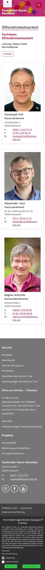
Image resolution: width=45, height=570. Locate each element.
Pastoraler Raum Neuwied (19, 462)
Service (7, 347)
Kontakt (8, 53)
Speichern (11, 566)
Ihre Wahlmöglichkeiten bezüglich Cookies (22, 521)
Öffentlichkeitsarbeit (20, 27)
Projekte (7, 435)
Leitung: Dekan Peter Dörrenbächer (14, 46)
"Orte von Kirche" (11, 401)
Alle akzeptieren (31, 566)
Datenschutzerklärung (13, 547)
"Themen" (30, 401)
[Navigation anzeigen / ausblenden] (38, 4)
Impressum (6, 551)
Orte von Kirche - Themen (19, 390)
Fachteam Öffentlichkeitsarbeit (17, 36)
